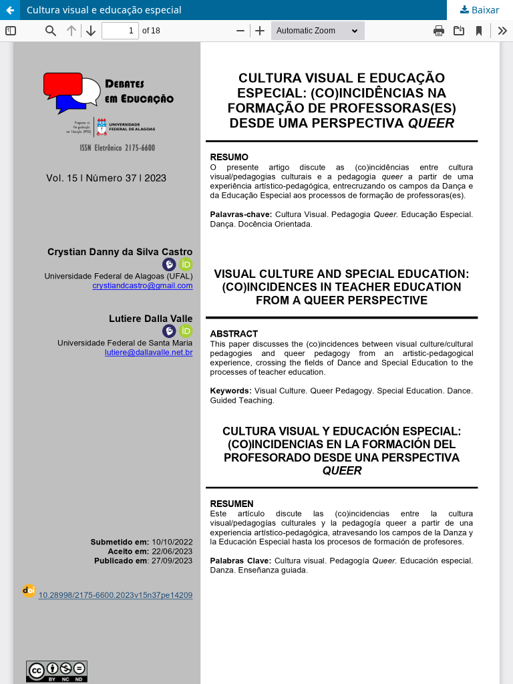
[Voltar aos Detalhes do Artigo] (10, 10)
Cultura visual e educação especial (104, 9)
